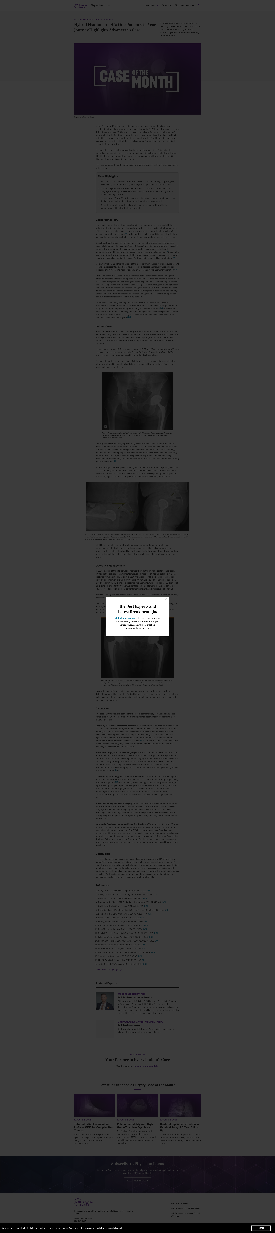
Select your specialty (126, 618)
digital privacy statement (110, 1228)
